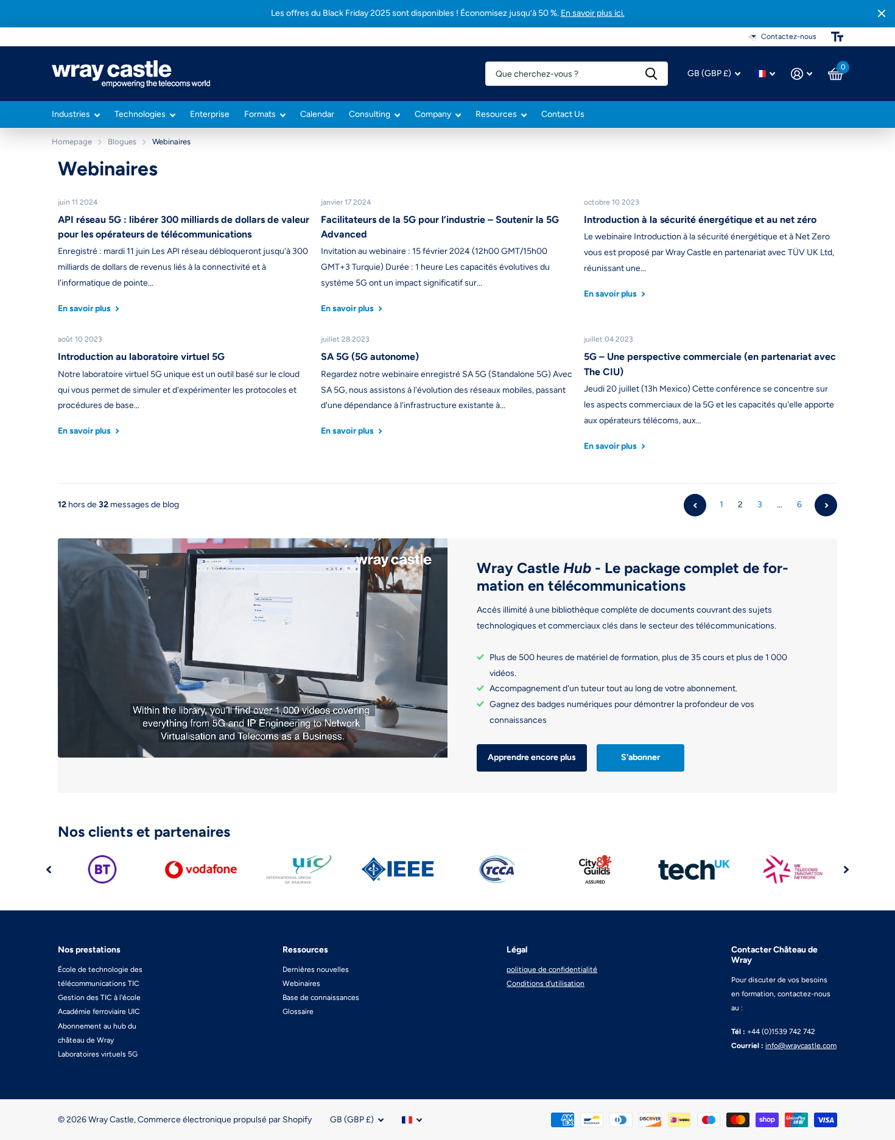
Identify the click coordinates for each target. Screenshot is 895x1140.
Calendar (317, 114)
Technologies (140, 114)
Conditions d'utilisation (545, 983)
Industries (71, 114)
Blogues (122, 141)
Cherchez (651, 74)
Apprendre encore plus (532, 757)
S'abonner (640, 757)
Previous (695, 505)
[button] (49, 869)
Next (826, 505)
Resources (496, 114)
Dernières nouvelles (316, 969)
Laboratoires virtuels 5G (98, 1054)
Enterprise (210, 114)
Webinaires (301, 983)
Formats (260, 114)
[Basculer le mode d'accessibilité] (837, 36)
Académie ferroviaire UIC (99, 1011)
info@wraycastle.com (801, 1045)
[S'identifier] (801, 74)
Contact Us (562, 114)
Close (881, 13)
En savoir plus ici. (593, 13)
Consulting (369, 114)
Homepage (72, 141)
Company (433, 114)
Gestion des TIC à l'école (99, 997)
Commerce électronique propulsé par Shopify (225, 1119)
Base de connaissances (321, 997)
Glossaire (298, 1011)
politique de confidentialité (552, 969)
